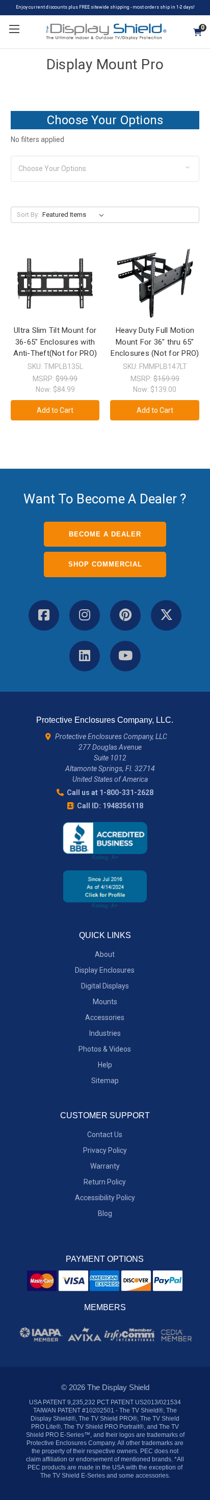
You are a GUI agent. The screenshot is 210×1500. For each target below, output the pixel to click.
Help (105, 1065)
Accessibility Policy (105, 1198)
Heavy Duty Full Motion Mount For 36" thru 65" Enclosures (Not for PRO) (155, 342)
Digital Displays (105, 986)
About (105, 954)
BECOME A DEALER (105, 534)
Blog (105, 1213)
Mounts (105, 1002)
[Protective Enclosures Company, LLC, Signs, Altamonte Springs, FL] (105, 841)
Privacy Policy (105, 1150)
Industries (105, 1033)
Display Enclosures (105, 970)
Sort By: (28, 214)
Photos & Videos (104, 1049)
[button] (105, 169)
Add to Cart (55, 410)
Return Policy (105, 1182)
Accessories (104, 1017)
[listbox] (75, 214)
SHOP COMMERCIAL (105, 564)
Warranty (105, 1166)
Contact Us (104, 1134)
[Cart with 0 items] (194, 32)
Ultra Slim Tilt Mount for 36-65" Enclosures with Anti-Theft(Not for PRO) (55, 342)
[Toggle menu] (14, 29)
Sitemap (105, 1081)
